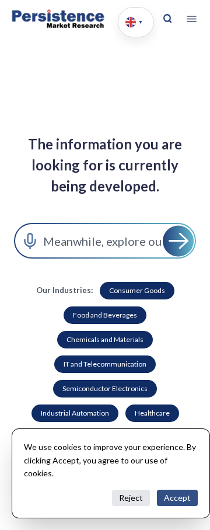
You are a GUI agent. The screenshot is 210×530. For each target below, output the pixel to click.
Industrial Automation (75, 413)
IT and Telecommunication (105, 364)
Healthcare (152, 413)
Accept (177, 498)
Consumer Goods (137, 290)
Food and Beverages (105, 315)
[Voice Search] (30, 241)
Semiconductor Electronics (105, 388)
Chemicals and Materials (105, 339)
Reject (131, 498)
